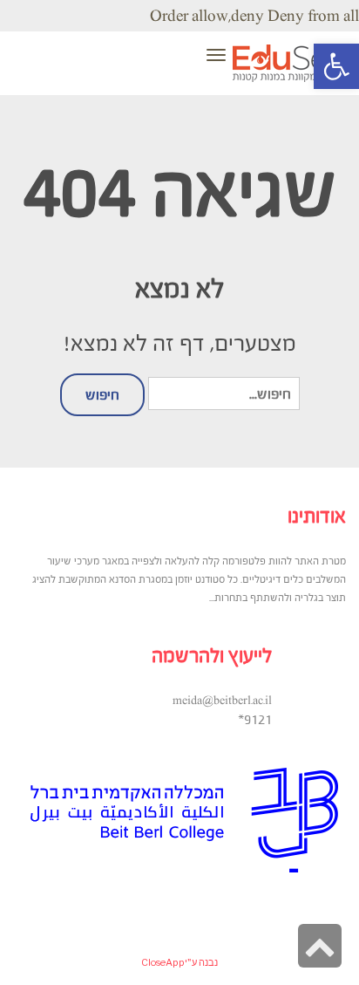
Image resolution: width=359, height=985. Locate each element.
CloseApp (163, 962)
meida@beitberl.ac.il (222, 700)
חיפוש (102, 394)
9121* (255, 719)
